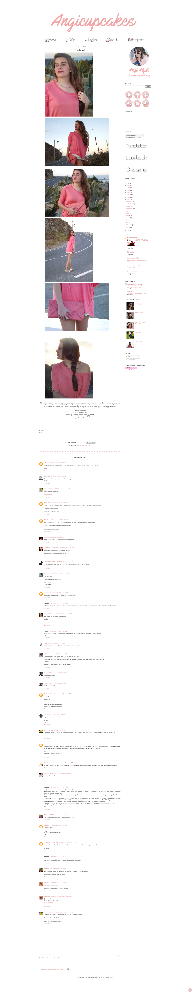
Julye (45, 814)
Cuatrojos (47, 643)
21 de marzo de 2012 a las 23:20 (59, 825)
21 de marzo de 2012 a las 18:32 (59, 744)
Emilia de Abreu (48, 694)
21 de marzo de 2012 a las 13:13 (59, 631)
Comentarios (131, 359)
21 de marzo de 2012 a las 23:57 (59, 856)
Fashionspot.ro (48, 494)
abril (127, 220)
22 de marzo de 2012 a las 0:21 (58, 882)
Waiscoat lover (130, 252)
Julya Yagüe (47, 502)
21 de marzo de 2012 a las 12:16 (59, 603)
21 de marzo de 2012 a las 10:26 (65, 561)
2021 (128, 181)
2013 (128, 197)
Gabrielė (46, 673)
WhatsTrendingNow (49, 912)
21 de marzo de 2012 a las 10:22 (67, 547)
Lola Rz (46, 654)
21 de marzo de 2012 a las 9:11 (59, 476)
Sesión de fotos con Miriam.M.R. (140, 323)
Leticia (46, 714)
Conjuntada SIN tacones (51, 547)
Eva (45, 730)
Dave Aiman (47, 574)
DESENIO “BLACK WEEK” (133, 267)
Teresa (46, 462)
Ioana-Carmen (48, 488)
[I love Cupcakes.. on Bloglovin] (131, 369)
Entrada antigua (116, 955)
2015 (128, 192)
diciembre (129, 201)
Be (45, 537)
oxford (84, 445)
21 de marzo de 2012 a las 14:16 (58, 654)
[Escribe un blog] (89, 443)
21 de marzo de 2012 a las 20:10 (63, 773)
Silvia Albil (47, 476)
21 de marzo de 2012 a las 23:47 (68, 842)
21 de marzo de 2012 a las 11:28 (60, 574)
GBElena (46, 882)
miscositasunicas (48, 902)
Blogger (112, 977)
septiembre (129, 208)
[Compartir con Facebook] (93, 443)
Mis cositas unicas (49, 896)
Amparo (46, 868)
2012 (128, 199)
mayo (128, 218)
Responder (47, 471)
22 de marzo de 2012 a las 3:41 (64, 912)
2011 (128, 230)
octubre (128, 206)
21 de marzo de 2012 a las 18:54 (65, 763)
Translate (138, 137)
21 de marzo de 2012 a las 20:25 (59, 787)
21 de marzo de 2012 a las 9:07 (57, 462)
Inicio (81, 955)
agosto (128, 211)
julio (127, 213)
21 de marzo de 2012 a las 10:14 (60, 520)
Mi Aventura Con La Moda (134, 266)
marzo (128, 222)
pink (89, 445)
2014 (128, 195)
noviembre (129, 204)
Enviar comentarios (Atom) (54, 958)
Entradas (129, 356)
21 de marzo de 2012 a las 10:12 (60, 502)
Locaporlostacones (49, 561)
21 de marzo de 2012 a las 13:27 (59, 643)
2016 (128, 190)
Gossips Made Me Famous (134, 272)
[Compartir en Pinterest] (95, 443)
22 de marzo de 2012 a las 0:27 (63, 896)
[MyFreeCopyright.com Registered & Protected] (54, 969)
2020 (128, 183)
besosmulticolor (48, 614)
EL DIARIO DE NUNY (133, 238)
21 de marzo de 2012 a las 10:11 (61, 488)
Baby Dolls (138, 332)
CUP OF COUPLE (49, 773)
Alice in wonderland (49, 763)
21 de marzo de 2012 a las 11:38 (59, 593)
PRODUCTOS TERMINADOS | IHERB (136, 293)
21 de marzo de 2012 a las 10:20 (55, 537)
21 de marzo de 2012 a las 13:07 (63, 614)
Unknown (46, 593)
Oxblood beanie (139, 312)
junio (127, 215)
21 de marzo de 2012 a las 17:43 (56, 730)
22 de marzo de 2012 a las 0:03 (57, 868)
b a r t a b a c (130, 251)
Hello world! (130, 273)
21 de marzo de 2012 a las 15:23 (58, 673)
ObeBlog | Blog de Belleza (134, 284)
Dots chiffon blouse (140, 342)
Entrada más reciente (45, 955)
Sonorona (130, 291)
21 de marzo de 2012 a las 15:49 (63, 694)
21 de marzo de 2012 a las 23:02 (57, 814)
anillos (79, 445)
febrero (128, 225)
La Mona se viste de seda (51, 842)
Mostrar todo (148, 277)
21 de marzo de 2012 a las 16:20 (57, 714)
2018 (128, 185)
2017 (128, 188)
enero (128, 227)
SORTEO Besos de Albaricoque (140, 303)
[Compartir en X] (91, 443)
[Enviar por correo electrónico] (87, 443)
